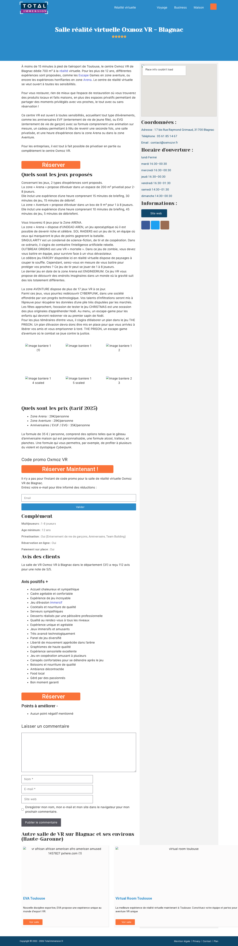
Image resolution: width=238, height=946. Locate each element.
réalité (63, 71)
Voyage (162, 7)
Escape (84, 75)
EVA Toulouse (34, 898)
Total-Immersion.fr (53, 941)
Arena (87, 80)
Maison (199, 7)
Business (180, 7)
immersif (56, 602)
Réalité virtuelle (125, 7)
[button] (213, 6)
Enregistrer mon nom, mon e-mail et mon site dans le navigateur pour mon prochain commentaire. (77, 809)
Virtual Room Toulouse (134, 898)
